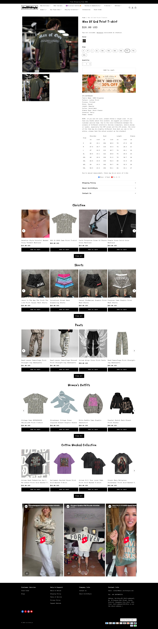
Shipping (100, 32)
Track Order (98, 9)
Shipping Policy (55, 593)
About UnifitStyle (85, 593)
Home (84, 17)
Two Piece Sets (55, 9)
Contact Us (82, 590)
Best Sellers (58, 5)
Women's (42, 9)
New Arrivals (44, 5)
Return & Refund (55, 590)
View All (79, 436)
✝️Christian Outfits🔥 (73, 5)
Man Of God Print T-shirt (97, 17)
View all (79, 256)
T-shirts (107, 5)
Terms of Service (56, 597)
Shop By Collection (71, 9)
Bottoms (117, 5)
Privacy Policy (55, 600)
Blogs (23, 593)
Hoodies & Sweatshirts (92, 5)
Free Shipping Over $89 (79, 2)
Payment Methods (55, 603)
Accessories (86, 9)
